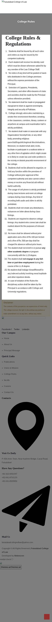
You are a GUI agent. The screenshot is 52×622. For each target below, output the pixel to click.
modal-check (5, 559)
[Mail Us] (26, 533)
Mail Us (6, 536)
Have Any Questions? (13, 468)
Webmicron (19, 556)
